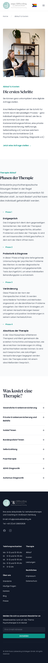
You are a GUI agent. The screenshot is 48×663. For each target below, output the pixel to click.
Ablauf (29, 552)
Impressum (31, 576)
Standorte (7, 581)
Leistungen (30, 562)
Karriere (6, 591)
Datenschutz (31, 581)
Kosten (29, 557)
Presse (5, 601)
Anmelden (24, 636)
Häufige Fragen (9, 586)
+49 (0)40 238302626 (15, 523)
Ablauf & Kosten (21, 16)
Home (5, 16)
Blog (5, 596)
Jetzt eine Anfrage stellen (17, 145)
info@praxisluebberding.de (19, 519)
